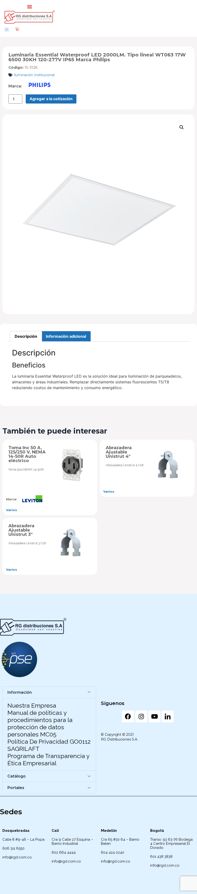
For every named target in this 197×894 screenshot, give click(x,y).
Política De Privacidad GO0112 (49, 741)
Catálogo (16, 776)
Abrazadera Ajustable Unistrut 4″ (119, 452)
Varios (11, 510)
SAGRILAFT (23, 748)
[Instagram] (141, 716)
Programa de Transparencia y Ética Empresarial (48, 759)
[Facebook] (128, 716)
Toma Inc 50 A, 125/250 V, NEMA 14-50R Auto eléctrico (27, 454)
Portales (15, 787)
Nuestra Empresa (31, 705)
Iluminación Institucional (34, 75)
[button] (30, 6)
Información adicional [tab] (66, 336)
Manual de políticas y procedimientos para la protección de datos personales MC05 (40, 723)
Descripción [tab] (26, 336)
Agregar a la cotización (51, 98)
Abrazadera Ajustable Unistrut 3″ (21, 530)
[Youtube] (154, 716)
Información (19, 692)
